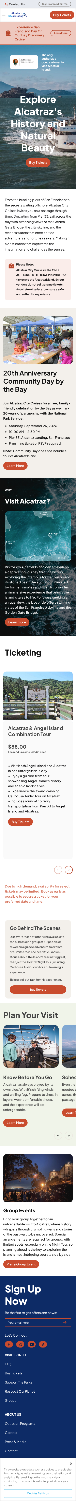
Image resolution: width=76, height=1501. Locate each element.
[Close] (71, 1463)
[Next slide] (69, 870)
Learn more (17, 622)
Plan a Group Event (21, 1264)
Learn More (61, 33)
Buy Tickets (62, 15)
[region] (38, 1479)
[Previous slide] (58, 870)
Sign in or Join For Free (54, 3)
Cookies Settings (38, 1493)
